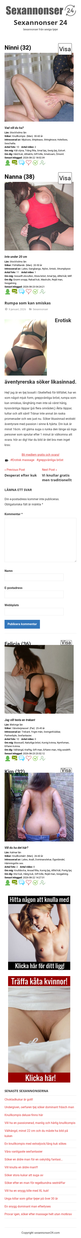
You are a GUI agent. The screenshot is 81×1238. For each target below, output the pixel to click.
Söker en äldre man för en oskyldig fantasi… (34, 1159)
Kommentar (14, 514)
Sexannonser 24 (40, 22)
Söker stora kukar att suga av (24, 1175)
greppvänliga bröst (50, 460)
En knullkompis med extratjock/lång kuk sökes (35, 1143)
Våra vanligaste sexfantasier (23, 1151)
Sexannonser (40, 309)
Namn (9, 571)
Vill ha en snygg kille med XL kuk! (27, 1190)
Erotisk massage (23, 460)
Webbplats (12, 605)
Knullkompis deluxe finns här (24, 1115)
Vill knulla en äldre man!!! (21, 1167)
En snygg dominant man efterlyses (28, 1206)
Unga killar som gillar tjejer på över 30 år (31, 1198)
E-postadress (13, 588)
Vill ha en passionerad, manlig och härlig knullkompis (40, 1123)
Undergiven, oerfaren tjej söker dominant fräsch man (39, 1107)
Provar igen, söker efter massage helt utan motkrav (38, 1214)
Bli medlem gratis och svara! (40, 454)
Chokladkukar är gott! (19, 1099)
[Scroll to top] (74, 1231)
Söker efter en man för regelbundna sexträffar (35, 1183)
